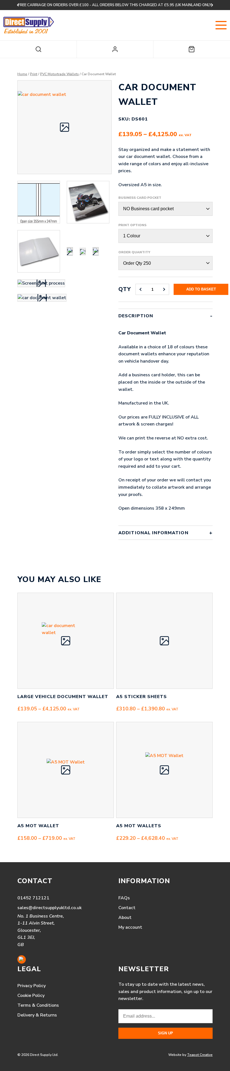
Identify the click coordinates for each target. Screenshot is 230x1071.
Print (33, 74)
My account (130, 927)
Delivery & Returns (37, 1015)
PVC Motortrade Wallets (59, 74)
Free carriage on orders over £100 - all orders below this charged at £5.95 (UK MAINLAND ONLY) (115, 5)
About (125, 917)
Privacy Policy (31, 986)
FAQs (124, 898)
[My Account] (115, 49)
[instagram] (21, 959)
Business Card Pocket (139, 197)
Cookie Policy (31, 995)
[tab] (165, 417)
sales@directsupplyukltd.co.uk (49, 908)
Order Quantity (134, 252)
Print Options (132, 225)
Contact (126, 908)
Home (22, 74)
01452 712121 (33, 898)
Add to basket (201, 289)
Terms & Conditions (38, 1005)
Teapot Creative (200, 1055)
